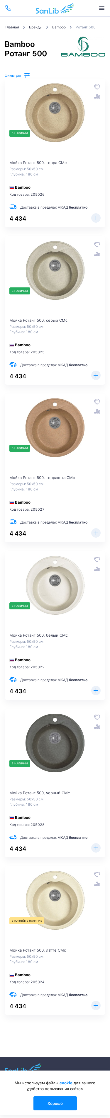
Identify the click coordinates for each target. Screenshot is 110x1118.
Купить (96, 218)
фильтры (13, 75)
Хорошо (55, 1103)
